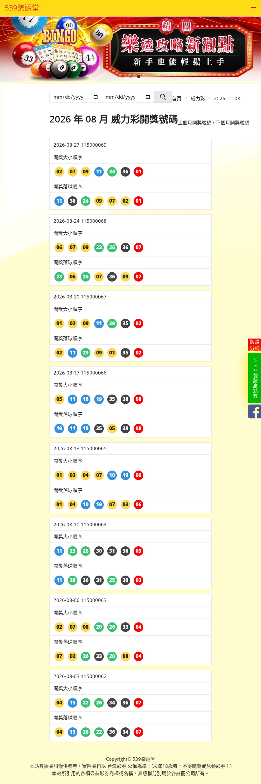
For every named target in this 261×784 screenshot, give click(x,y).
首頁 (176, 98)
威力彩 (198, 98)
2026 (219, 98)
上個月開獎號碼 (194, 122)
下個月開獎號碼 (232, 122)
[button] (253, 8)
